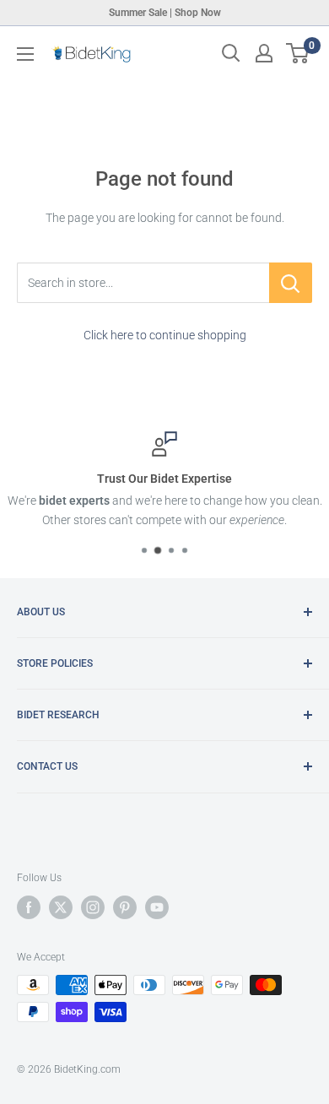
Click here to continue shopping (165, 335)
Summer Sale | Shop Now (165, 13)
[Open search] (231, 53)
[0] (298, 53)
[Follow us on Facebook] (28, 907)
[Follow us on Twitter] (61, 907)
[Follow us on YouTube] (157, 907)
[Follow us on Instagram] (93, 907)
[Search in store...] (290, 282)
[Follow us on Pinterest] (125, 907)
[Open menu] (25, 54)
